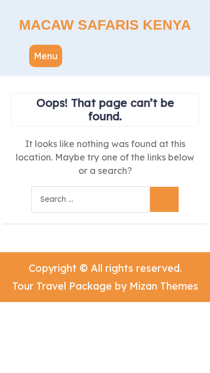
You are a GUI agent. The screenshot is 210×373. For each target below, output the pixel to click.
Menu (46, 56)
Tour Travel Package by (105, 286)
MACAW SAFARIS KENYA (105, 24)
